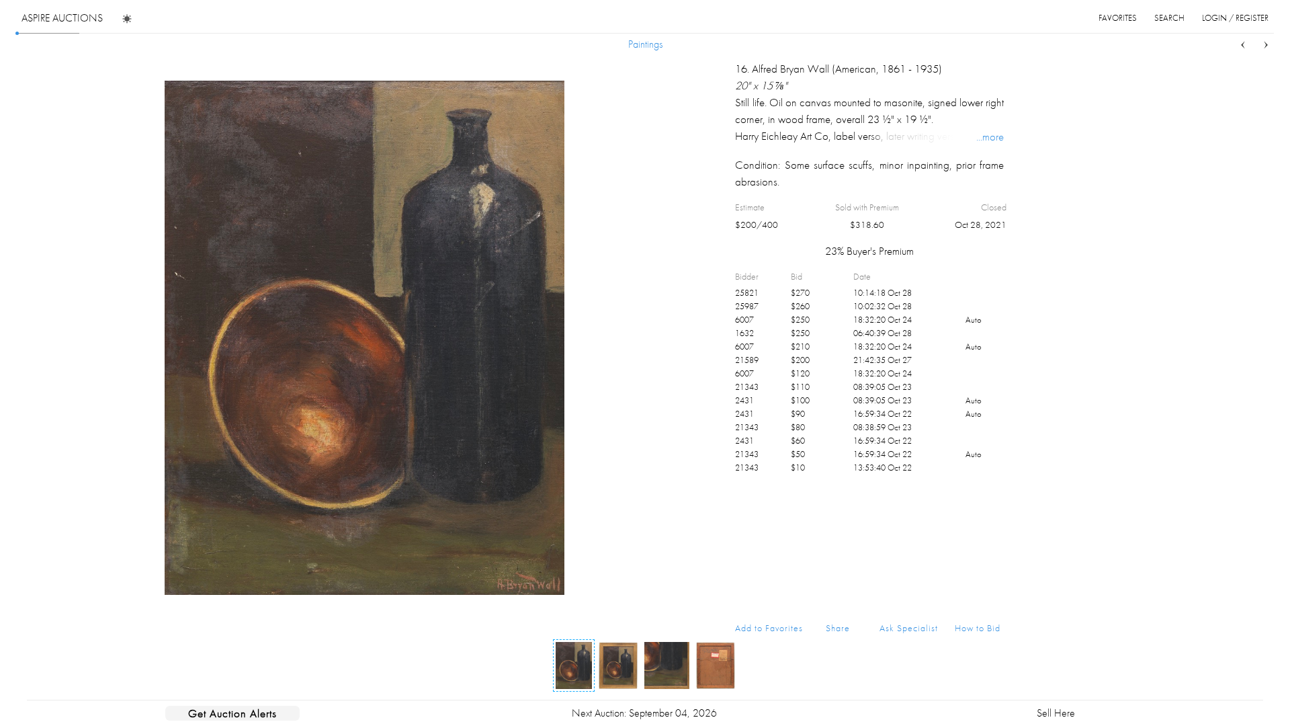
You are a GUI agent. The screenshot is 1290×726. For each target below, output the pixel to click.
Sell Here (1056, 713)
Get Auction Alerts (232, 713)
